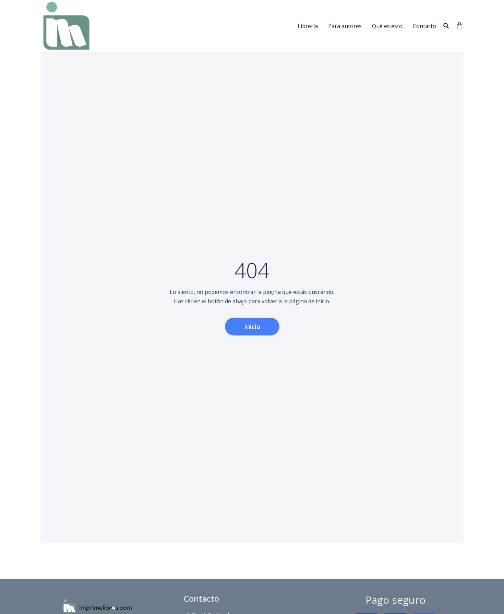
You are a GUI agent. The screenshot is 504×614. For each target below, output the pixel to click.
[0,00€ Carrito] (460, 25)
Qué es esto (387, 26)
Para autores (345, 26)
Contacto (424, 26)
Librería (308, 26)
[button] (446, 26)
